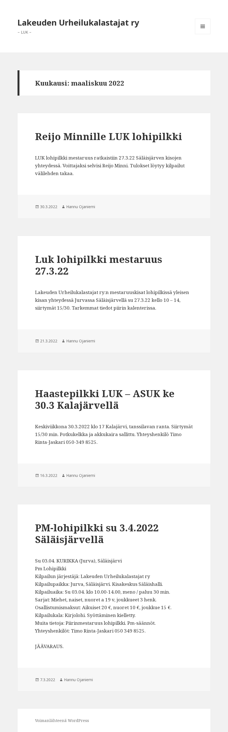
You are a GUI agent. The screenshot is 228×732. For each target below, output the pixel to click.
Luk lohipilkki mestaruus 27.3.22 (98, 265)
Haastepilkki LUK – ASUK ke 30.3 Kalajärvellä (105, 399)
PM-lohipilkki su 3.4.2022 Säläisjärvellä (96, 533)
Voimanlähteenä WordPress (62, 720)
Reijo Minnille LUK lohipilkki (108, 136)
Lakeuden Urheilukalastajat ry (78, 22)
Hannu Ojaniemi (80, 206)
